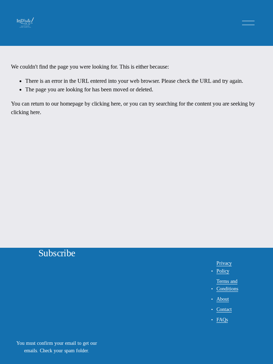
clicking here (106, 104)
